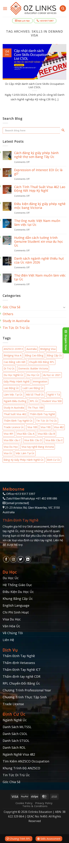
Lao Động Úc (11, 388)
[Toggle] (64, 307)
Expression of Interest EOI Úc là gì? (38, 172)
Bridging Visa (48, 349)
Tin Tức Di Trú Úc (16, 328)
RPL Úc (34, 401)
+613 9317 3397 (46, 20)
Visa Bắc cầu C (12, 440)
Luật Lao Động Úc (33, 388)
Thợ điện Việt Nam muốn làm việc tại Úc (40, 277)
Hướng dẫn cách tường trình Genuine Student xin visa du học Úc (38, 241)
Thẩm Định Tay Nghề (42, 414)
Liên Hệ (8, 640)
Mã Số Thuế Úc (35, 394)
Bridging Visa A (12, 355)
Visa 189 (32, 427)
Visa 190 (45, 427)
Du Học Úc (33, 375)
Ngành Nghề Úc (15, 720)
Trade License (13, 704)
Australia (32, 349)
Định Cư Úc (53, 459)
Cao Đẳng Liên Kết (14, 362)
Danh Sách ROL (14, 747)
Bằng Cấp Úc (54, 355)
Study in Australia (16, 321)
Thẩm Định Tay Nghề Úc (18, 420)
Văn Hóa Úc (11, 626)
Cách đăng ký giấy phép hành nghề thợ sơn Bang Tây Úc (36, 155)
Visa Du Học (11, 446)
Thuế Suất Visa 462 (15, 414)
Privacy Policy (44, 803)
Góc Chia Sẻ (11, 307)
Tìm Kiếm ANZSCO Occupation (26, 761)
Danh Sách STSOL (16, 740)
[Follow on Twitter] (20, 559)
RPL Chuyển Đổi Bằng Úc (21, 683)
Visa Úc (8, 453)
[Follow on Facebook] (6, 559)
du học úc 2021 (52, 375)
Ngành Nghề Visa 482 (19, 754)
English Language (16, 605)
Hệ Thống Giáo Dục (17, 585)
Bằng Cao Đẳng (34, 355)
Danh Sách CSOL (15, 734)
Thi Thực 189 (35, 407)
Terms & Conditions (34, 806)
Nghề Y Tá (53, 394)
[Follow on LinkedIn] (28, 559)
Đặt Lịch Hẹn (23, 20)
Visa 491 (8, 433)
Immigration (40, 381)
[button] (5, 8)
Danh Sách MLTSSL (17, 727)
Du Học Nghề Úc (13, 375)
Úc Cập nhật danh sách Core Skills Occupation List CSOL (34, 85)
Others (8, 314)
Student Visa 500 (52, 401)
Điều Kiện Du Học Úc (18, 592)
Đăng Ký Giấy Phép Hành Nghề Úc (24, 459)
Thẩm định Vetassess (19, 663)
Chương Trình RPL (20, 838)
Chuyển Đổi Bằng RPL (41, 362)
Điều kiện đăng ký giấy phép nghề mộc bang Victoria (39, 206)
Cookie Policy (24, 803)
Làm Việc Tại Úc (13, 394)
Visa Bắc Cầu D (33, 440)
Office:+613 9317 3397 (20, 494)
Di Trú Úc (9, 368)
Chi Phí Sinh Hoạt (16, 612)
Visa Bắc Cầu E (54, 440)
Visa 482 (59, 427)
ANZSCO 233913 (13, 349)
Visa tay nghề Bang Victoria (38, 446)
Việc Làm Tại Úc (25, 453)
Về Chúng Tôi (13, 633)
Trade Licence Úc (14, 427)
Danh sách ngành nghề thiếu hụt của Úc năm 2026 (39, 260)
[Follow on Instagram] (13, 559)
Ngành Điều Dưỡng (15, 401)
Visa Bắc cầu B (46, 433)
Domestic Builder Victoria (33, 368)
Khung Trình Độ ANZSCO (21, 768)
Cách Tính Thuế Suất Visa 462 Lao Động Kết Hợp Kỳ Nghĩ (39, 189)
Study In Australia (14, 407)
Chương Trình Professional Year (27, 690)
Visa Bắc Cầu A (25, 433)
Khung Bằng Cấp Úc (18, 598)
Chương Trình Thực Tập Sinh (25, 697)
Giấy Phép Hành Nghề (16, 381)
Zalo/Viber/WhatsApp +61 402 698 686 (31, 498)
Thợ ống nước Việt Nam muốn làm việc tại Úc (37, 222)
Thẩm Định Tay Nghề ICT (22, 669)
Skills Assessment (50, 838)
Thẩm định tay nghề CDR (21, 676)
